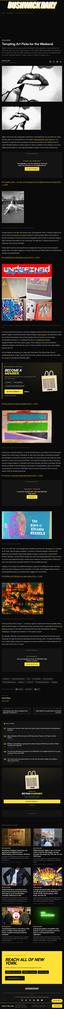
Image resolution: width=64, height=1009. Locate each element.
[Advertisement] (32, 27)
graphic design (47, 678)
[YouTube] (42, 1000)
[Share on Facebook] (50, 61)
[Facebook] (38, 1000)
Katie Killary (6, 698)
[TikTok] (26, 1000)
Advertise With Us (32, 664)
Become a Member (32, 168)
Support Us (32, 497)
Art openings (36, 678)
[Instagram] (22, 1000)
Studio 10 (30, 682)
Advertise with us (14, 978)
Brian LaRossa (42, 334)
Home (3, 13)
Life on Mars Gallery (9, 682)
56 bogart (6, 678)
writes (28, 343)
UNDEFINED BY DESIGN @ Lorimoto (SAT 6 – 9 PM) (21, 257)
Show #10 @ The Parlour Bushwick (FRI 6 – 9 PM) (21, 404)
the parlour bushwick (42, 682)
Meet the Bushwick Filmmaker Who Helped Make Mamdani (35, 997)
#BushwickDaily (39, 139)
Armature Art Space (18, 678)
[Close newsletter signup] (62, 1005)
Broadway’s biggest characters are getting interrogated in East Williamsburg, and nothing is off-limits (16, 852)
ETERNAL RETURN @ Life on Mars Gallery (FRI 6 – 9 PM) (23, 576)
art (28, 678)
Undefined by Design (43, 340)
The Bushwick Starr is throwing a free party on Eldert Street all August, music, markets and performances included (15, 931)
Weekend (54, 682)
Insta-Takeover (49, 139)
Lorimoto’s (7, 358)
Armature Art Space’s (20, 235)
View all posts (5, 700)
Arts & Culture (10, 13)
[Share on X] (53, 61)
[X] (30, 1000)
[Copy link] (60, 61)
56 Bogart (49, 549)
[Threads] (34, 1000)
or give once (32, 804)
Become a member (14, 391)
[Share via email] (57, 61)
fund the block (57, 1000)
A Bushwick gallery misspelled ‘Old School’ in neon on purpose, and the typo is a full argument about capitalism (46, 931)
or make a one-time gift (10, 395)
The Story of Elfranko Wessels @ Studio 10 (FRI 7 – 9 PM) (23, 476)
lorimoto (21, 682)
